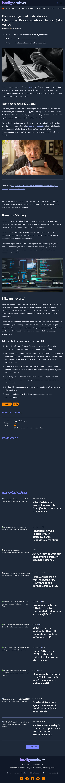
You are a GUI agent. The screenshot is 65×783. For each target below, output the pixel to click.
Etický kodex (34, 773)
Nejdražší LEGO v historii (45, 8)
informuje (30, 87)
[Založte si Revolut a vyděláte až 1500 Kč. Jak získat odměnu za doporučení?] (16, 706)
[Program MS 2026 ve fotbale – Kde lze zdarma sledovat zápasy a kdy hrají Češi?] (16, 609)
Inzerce (16, 773)
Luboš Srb (35, 699)
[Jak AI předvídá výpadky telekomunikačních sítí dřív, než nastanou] (16, 557)
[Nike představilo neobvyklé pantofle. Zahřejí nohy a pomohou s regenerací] (16, 506)
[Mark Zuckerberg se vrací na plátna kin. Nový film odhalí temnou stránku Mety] (16, 580)
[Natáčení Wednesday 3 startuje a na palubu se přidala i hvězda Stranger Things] (16, 729)
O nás (9, 773)
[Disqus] (32, 464)
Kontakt (24, 773)
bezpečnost (7, 404)
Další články (32, 747)
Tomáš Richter (6, 28)
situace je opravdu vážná (36, 126)
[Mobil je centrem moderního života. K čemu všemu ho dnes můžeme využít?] (16, 632)
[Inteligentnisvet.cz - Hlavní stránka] (14, 3)
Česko (16, 404)
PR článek (35, 550)
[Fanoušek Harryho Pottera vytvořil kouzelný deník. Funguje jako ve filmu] (16, 534)
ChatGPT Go (9, 8)
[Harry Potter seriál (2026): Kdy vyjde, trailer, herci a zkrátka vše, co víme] (16, 655)
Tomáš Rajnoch (36, 498)
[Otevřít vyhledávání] (57, 3)
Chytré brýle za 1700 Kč (25, 8)
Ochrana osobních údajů (49, 773)
